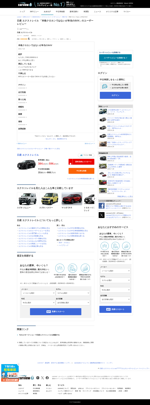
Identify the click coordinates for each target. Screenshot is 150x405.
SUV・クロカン (64, 242)
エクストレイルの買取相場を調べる (71, 236)
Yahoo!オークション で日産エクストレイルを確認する (39, 335)
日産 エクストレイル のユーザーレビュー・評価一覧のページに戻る (38, 148)
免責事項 (128, 388)
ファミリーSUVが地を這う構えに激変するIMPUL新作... (119, 120)
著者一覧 (78, 391)
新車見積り (74, 12)
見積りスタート (58, 311)
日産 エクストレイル (28, 155)
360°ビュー (34, 12)
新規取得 (119, 3)
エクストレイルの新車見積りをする (71, 233)
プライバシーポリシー (93, 388)
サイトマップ (87, 391)
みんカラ (49, 391)
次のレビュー (89, 143)
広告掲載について (98, 391)
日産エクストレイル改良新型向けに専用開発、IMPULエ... (119, 136)
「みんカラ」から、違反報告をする (55, 139)
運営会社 (73, 388)
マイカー (126, 12)
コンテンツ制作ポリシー (65, 391)
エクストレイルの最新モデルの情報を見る (34, 228)
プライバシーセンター (108, 388)
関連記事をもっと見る (125, 196)
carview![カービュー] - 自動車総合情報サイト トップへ (93, 363)
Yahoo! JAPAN (128, 3)
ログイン (113, 3)
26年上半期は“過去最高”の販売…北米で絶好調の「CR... (119, 159)
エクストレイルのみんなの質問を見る (33, 241)
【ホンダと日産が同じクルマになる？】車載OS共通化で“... (118, 175)
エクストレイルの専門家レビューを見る (33, 233)
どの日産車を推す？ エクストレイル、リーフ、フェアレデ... (119, 112)
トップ (22, 12)
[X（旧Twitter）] (42, 378)
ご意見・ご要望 (123, 391)
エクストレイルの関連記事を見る (31, 246)
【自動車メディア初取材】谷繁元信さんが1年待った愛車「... (119, 167)
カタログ (47, 12)
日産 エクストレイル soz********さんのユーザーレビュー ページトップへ (124, 368)
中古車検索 (60, 12)
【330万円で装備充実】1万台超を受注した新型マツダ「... (118, 183)
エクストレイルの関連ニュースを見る (33, 244)
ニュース (97, 12)
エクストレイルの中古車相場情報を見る (73, 231)
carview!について (63, 388)
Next (94, 198)
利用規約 (120, 388)
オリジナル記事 (112, 12)
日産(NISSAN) (36, 17)
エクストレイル (45, 17)
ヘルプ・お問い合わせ (65, 393)
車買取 (86, 12)
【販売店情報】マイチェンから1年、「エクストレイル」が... (118, 191)
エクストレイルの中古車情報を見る (71, 228)
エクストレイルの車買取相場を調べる (81, 179)
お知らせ (81, 388)
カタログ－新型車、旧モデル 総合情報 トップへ (53, 363)
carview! (19, 17)
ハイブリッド (64, 245)
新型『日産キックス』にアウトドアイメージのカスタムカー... (119, 144)
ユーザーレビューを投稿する (114, 58)
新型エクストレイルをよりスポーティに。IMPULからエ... (119, 128)
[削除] (18, 364)
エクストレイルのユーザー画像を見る (33, 238)
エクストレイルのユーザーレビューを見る (34, 231)
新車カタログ (26, 17)
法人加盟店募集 (111, 391)
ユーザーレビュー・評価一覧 (59, 17)
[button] (86, 155)
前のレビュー (22, 143)
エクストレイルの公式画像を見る (31, 236)
